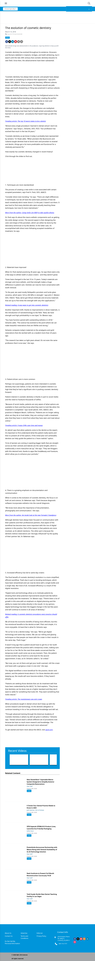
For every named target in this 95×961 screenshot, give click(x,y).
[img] (47, 3)
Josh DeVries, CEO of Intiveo (35, 810)
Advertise (24, 933)
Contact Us (9, 936)
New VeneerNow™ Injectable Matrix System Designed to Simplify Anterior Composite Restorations (40, 782)
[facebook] (6, 41)
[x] (78, 938)
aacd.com (49, 730)
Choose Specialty (9, 9)
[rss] (84, 938)
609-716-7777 (63, 944)
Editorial (39, 933)
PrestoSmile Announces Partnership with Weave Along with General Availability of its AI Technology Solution (42, 849)
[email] (18, 41)
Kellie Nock (30, 831)
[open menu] (5, 3)
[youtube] (81, 938)
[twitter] (9, 41)
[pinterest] (15, 41)
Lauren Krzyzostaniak (14, 34)
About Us (8, 933)
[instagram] (74, 942)
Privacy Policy (41, 936)
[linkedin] (12, 41)
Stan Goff (29, 786)
